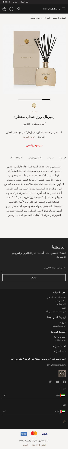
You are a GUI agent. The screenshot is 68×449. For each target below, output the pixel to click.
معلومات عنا (60, 337)
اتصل (63, 308)
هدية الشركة (60, 351)
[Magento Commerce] (52, 9)
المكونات (50, 158)
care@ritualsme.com (56, 365)
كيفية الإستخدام (16, 158)
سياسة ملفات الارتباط (55, 311)
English (6, 2)
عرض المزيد (29, 137)
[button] (22, 99)
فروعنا (15, 2)
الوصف (63, 158)
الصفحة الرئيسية (59, 18)
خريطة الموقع (59, 326)
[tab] (61, 156)
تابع (64, 421)
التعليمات (61, 304)
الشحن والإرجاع (34, 158)
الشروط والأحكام (39, 445)
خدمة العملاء (25, 2)
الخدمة (25, 445)
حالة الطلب (60, 340)
